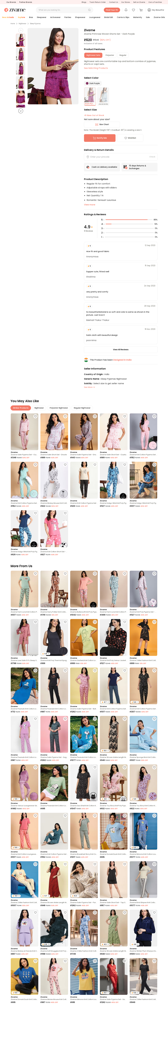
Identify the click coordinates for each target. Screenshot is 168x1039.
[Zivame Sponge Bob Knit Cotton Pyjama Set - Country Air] (143, 734)
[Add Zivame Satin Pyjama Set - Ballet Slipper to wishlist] (95, 670)
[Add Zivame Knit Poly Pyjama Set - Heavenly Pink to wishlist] (154, 573)
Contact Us (113, 2)
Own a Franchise (155, 2)
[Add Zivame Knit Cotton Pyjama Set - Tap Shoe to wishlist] (154, 670)
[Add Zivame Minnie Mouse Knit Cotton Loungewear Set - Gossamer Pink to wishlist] (65, 961)
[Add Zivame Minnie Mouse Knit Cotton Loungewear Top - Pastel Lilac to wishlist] (35, 1009)
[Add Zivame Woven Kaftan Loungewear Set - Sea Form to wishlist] (154, 1009)
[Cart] (141, 10)
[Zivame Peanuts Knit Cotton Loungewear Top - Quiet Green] (54, 782)
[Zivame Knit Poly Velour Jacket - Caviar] (113, 637)
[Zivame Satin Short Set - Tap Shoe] (113, 879)
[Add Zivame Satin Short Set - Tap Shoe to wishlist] (125, 864)
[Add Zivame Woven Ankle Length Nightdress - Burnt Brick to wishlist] (65, 864)
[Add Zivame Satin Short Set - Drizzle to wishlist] (65, 416)
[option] (20, 40)
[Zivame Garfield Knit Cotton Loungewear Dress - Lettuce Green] (84, 637)
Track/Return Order (98, 2)
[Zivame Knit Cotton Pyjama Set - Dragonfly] (54, 831)
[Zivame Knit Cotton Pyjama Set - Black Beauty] (84, 480)
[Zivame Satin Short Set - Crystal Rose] (113, 431)
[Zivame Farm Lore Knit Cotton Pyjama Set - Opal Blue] (113, 589)
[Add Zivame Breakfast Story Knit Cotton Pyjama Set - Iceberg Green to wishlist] (95, 816)
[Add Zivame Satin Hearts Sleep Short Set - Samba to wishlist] (65, 1009)
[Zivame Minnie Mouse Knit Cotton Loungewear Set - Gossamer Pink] (54, 976)
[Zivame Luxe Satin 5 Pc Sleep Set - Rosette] (24, 637)
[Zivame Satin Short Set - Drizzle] (54, 431)
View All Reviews (120, 349)
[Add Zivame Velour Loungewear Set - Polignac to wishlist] (35, 767)
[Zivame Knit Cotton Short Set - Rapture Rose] (54, 528)
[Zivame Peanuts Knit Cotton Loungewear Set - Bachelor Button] (84, 734)
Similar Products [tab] (20, 408)
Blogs (84, 2)
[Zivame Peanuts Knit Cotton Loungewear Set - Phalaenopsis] (24, 734)
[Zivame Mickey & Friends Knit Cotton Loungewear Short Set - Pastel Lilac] (24, 928)
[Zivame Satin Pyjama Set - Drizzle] (84, 431)
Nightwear (22, 24)
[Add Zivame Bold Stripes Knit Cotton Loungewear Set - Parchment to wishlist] (154, 864)
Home (12, 24)
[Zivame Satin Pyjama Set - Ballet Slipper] (84, 686)
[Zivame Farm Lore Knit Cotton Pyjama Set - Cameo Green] (24, 589)
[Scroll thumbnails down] (20, 111)
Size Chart (104, 124)
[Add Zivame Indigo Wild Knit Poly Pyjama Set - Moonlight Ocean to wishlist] (125, 465)
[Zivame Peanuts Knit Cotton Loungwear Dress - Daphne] (24, 686)
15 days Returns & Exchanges (137, 167)
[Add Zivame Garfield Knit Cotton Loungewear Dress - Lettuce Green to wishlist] (95, 622)
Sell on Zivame (139, 2)
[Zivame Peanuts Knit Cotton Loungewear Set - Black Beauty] (54, 686)
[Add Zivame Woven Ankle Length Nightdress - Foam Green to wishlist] (125, 912)
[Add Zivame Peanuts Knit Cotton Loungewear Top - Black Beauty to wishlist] (125, 1009)
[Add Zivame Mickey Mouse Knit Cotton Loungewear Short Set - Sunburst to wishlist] (95, 1009)
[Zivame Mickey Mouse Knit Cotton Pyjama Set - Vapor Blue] (54, 480)
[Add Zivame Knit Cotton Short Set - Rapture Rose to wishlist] (65, 513)
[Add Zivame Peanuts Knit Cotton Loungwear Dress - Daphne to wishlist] (35, 670)
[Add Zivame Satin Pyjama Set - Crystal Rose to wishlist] (35, 416)
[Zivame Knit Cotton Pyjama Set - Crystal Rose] (143, 431)
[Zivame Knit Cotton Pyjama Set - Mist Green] (24, 480)
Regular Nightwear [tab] (82, 408)
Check (152, 156)
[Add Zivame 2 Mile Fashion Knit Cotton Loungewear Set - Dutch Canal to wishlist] (95, 912)
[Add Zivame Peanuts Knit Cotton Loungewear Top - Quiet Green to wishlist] (65, 767)
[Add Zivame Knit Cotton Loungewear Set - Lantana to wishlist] (35, 816)
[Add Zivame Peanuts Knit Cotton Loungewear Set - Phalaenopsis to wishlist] (35, 719)
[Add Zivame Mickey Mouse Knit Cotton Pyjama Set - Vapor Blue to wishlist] (65, 465)
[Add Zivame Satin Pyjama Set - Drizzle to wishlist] (95, 416)
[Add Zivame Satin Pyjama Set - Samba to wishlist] (125, 961)
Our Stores (125, 2)
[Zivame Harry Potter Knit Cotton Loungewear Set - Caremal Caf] (54, 589)
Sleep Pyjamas (35, 24)
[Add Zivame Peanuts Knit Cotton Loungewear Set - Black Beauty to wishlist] (65, 670)
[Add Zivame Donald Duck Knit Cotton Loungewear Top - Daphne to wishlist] (35, 961)
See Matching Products (96, 68)
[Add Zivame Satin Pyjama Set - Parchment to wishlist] (95, 864)
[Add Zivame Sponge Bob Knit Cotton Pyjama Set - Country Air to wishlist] (154, 719)
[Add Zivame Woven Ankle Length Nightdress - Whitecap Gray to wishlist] (125, 719)
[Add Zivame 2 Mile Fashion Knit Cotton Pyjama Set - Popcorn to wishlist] (35, 864)
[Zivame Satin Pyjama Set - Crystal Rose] (24, 431)
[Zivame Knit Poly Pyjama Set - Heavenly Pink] (143, 589)
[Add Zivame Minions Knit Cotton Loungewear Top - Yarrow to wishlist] (95, 961)
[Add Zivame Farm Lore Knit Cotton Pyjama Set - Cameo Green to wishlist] (35, 573)
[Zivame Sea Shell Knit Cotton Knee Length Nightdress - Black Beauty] (84, 782)
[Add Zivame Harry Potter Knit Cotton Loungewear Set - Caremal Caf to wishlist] (65, 573)
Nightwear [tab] (39, 408)
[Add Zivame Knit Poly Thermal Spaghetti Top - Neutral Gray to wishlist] (65, 622)
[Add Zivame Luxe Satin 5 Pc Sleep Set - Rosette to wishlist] (35, 622)
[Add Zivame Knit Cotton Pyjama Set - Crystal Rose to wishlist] (154, 416)
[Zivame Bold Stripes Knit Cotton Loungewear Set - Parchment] (143, 879)
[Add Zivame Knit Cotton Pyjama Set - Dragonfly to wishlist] (65, 816)
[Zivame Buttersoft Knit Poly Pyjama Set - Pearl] (84, 589)
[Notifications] (126, 10)
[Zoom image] (53, 66)
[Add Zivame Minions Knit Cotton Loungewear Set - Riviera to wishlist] (154, 816)
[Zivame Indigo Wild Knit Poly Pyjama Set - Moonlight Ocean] (113, 480)
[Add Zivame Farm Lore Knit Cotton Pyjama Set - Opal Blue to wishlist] (125, 573)
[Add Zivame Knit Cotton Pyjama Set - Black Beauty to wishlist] (95, 465)
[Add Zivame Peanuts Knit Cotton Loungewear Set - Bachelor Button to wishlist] (95, 719)
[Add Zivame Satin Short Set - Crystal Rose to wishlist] (125, 416)
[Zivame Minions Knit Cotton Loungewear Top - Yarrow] (84, 976)
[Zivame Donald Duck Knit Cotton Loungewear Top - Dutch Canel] (113, 831)
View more (89, 204)
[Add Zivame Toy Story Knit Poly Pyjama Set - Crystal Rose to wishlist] (125, 767)
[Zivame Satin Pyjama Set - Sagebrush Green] (54, 734)
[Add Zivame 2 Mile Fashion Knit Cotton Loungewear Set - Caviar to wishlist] (154, 961)
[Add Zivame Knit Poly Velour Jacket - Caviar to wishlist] (125, 622)
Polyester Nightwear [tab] (59, 408)
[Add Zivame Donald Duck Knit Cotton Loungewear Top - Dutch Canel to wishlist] (125, 816)
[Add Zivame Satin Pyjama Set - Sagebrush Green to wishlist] (65, 719)
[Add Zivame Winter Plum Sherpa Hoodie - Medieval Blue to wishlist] (154, 912)
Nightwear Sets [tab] (93, 55)
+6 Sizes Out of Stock (94, 115)
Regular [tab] (123, 55)
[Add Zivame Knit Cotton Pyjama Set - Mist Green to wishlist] (35, 465)
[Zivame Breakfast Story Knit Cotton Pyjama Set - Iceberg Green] (84, 831)
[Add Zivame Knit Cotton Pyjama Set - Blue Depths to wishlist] (125, 670)
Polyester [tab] (110, 55)
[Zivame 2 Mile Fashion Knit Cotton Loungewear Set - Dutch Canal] (84, 928)
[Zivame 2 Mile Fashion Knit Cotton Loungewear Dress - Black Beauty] (143, 637)
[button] (89, 10)
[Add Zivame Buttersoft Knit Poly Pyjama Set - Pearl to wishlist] (95, 573)
